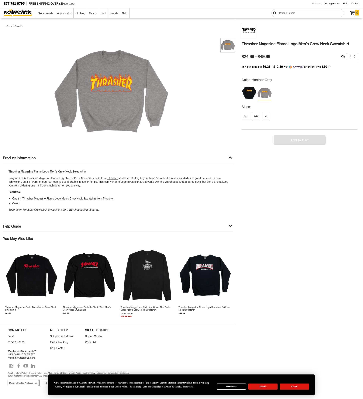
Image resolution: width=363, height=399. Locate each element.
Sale (124, 13)
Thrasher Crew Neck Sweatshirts (42, 209)
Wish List (316, 3)
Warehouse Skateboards (83, 209)
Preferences (231, 386)
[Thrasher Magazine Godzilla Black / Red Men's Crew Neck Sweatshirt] (90, 282)
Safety (93, 13)
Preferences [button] (188, 386)
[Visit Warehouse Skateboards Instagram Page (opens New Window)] (11, 366)
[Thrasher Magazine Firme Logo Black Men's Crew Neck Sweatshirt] (205, 282)
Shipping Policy (35, 372)
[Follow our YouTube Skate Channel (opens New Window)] (26, 366)
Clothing (80, 13)
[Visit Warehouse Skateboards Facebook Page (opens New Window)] (18, 366)
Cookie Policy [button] (121, 386)
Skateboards (45, 13)
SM (245, 116)
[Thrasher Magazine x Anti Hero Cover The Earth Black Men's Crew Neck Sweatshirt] (147, 282)
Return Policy (21, 372)
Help (345, 3)
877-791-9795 (14, 3)
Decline (262, 386)
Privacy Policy (74, 372)
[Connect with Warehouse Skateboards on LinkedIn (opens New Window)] (33, 366)
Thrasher (112, 178)
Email (11, 336)
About (10, 372)
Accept (294, 386)
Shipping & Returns (61, 336)
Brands (114, 13)
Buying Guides (332, 3)
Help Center (57, 348)
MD (256, 116)
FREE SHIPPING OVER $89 (51, 3)
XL (266, 116)
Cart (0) (355, 3)
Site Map (48, 372)
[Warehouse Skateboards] (20, 13)
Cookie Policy (89, 372)
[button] (299, 67)
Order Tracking (59, 342)
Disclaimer (101, 372)
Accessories (64, 13)
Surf (103, 13)
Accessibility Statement (118, 372)
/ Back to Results (14, 26)
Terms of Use (60, 372)
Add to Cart (299, 140)
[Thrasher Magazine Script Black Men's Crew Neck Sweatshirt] (32, 282)
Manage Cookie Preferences (23, 383)
